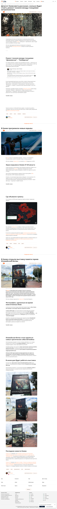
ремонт (11, 113)
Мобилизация (31, 482)
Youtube (32, 494)
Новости (21, 1)
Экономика (30, 1)
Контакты (16, 496)
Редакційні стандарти (4, 497)
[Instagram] (8, 474)
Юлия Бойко (10, 117)
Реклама (16, 497)
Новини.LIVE (16, 161)
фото (22, 469)
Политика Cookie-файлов (5, 499)
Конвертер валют (18, 502)
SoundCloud (46, 498)
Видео (43, 1)
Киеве (8, 157)
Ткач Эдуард (10, 247)
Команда (16, 500)
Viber (31, 497)
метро (18, 41)
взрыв (11, 243)
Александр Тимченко (16, 46)
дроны (23, 243)
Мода (43, 482)
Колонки (38, 1)
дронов (15, 168)
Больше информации (49, 506)
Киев (7, 113)
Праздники (44, 485)
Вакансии (16, 495)
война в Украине (27, 469)
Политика (30, 485)
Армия (25, 1)
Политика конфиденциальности (6, 495)
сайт (25, 161)
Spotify (46, 497)
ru (53, 1)
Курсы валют (17, 501)
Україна (17, 1)
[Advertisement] (21, 53)
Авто (2, 478)
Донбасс (7, 469)
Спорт (34, 1)
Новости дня (3, 485)
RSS (45, 500)
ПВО (32, 173)
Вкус (29, 478)
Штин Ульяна (10, 473)
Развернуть (28, 489)
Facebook (32, 500)
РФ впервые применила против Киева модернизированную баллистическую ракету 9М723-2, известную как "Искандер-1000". (20, 455)
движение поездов (27, 88)
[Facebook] (8, 248)
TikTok (46, 494)
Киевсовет (19, 113)
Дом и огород (44, 478)
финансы (24, 113)
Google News (47, 495)
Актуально (17, 478)
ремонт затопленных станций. (13, 110)
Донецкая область (16, 469)
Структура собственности (19, 499)
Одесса (16, 485)
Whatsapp (32, 501)
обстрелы (15, 243)
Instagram (32, 498)
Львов (16, 482)
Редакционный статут (4, 496)
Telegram (32, 495)
